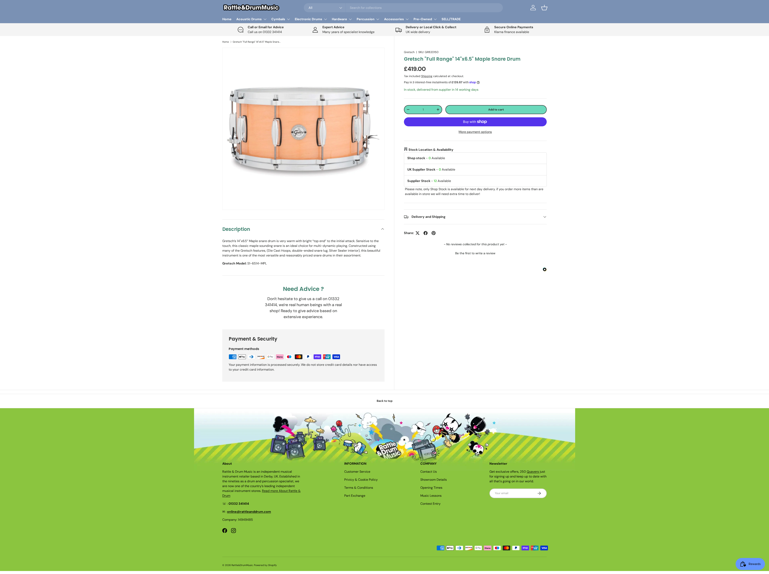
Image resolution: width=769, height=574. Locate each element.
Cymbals (278, 19)
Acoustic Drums (249, 19)
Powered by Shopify (265, 565)
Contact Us (428, 471)
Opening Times (431, 488)
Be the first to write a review (475, 253)
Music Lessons (431, 496)
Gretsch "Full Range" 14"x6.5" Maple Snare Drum (257, 41)
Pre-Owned (423, 19)
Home (227, 19)
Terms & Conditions (358, 488)
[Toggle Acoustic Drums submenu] (265, 19)
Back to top (385, 401)
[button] (544, 7)
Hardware (339, 19)
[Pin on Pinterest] (434, 233)
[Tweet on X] (418, 233)
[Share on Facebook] (426, 233)
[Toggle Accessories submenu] (407, 19)
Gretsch (409, 52)
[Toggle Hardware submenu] (350, 19)
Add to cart (496, 109)
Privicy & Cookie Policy (361, 479)
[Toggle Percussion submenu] (377, 19)
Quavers (533, 471)
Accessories (394, 19)
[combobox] (403, 7)
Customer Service (357, 471)
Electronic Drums (308, 19)
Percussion (365, 19)
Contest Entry (430, 504)
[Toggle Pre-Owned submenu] (435, 19)
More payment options (475, 132)
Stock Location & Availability (431, 150)
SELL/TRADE (451, 19)
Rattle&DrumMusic (242, 565)
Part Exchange (354, 496)
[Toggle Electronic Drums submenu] (325, 19)
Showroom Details (433, 479)
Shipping (426, 76)
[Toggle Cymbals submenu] (288, 19)
